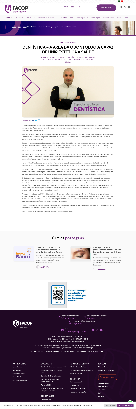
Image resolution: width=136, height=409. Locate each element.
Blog (19, 27)
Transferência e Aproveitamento (81, 370)
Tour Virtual (16, 370)
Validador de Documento (25, 18)
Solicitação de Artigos (77, 389)
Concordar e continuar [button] (125, 405)
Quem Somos (17, 367)
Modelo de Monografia (78, 392)
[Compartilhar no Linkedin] (38, 121)
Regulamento (74, 385)
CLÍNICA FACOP (47, 396)
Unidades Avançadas (46, 18)
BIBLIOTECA (75, 379)
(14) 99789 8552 (94, 318)
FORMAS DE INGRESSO (79, 364)
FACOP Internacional (65, 18)
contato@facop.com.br (75, 332)
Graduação (80, 18)
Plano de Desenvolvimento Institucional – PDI (50, 381)
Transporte (102, 390)
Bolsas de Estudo (76, 374)
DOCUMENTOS (47, 364)
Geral (24, 27)
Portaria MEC (46, 385)
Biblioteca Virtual (76, 382)
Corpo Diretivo (17, 377)
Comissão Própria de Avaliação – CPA (52, 372)
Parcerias (101, 396)
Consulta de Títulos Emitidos (51, 376)
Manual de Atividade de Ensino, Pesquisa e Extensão (52, 390)
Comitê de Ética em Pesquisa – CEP (53, 367)
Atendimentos (46, 399)
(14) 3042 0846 (67, 318)
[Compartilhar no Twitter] (35, 121)
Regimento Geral (18, 374)
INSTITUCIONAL (19, 364)
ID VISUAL (102, 364)
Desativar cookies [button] (110, 405)
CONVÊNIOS (103, 383)
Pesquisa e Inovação (19, 380)
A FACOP (9, 18)
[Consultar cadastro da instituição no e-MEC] (68, 295)
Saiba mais (44, 267)
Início (14, 27)
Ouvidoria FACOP (109, 377)
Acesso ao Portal (105, 8)
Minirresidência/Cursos (111, 18)
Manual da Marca (104, 367)
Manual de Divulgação (106, 370)
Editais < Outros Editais (78, 367)
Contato (127, 18)
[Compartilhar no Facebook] (32, 121)
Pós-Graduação (93, 18)
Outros (100, 393)
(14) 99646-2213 (80, 324)
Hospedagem (103, 386)
